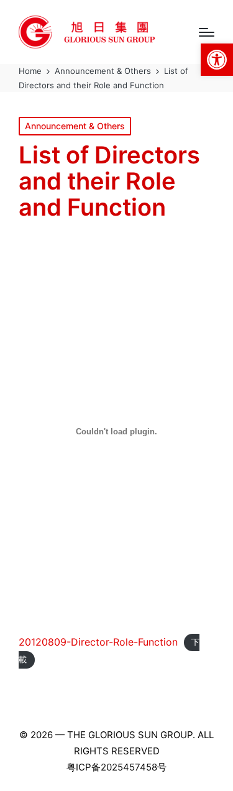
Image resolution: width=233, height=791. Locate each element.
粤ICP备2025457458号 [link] (116, 767)
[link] (217, 59)
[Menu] (206, 32)
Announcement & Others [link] (75, 126)
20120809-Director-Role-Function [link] (98, 642)
